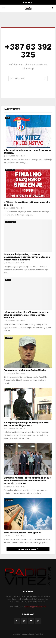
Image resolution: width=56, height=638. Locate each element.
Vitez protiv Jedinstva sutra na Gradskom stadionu (27, 151)
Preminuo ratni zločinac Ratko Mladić (25, 370)
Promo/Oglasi (10, 169)
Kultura (8, 279)
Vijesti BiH (9, 445)
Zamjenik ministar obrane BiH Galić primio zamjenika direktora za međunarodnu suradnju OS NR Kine (27, 480)
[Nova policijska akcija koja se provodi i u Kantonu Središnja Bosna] (28, 404)
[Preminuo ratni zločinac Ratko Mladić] (28, 351)
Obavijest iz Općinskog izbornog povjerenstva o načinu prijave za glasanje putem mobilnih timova (27, 257)
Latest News (12, 109)
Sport (7, 117)
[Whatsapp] (38, 621)
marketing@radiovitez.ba (35, 606)
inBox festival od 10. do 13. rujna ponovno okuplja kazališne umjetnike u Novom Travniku (26, 315)
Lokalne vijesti (10, 222)
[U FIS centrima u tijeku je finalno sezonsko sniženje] (28, 183)
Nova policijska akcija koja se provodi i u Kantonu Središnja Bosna (26, 424)
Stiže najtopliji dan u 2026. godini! (23, 532)
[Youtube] (31, 621)
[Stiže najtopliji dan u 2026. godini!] (28, 514)
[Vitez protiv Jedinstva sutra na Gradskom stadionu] (28, 131)
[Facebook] (17, 621)
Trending (9, 337)
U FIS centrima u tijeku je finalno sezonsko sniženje (27, 203)
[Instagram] (24, 621)
